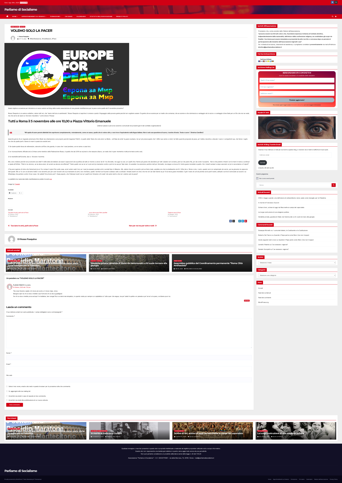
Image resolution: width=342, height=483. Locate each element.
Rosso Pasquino (24, 36)
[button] (332, 16)
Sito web (9, 375)
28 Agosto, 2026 (15, 436)
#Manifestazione (35, 39)
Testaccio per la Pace (174, 212)
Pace (18, 260)
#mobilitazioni (46, 39)
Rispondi (247, 300)
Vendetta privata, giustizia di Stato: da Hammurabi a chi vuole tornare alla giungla (129, 264)
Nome (9, 353)
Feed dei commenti (264, 297)
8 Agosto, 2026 (181, 436)
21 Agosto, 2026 (98, 436)
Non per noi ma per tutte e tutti (141, 226)
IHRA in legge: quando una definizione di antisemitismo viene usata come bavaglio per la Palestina (43, 264)
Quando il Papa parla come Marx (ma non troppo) (291, 235)
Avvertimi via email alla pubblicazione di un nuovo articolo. (28, 400)
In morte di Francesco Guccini (268, 203)
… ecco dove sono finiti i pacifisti (97, 212)
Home (14, 16)
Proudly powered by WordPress (13, 479)
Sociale (99, 260)
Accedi (260, 288)
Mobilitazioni (15, 26)
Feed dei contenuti (264, 293)
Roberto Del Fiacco (113, 436)
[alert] (297, 178)
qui (51, 179)
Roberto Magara (109, 268)
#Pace (54, 39)
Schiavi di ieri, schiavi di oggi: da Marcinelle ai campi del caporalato (281, 207)
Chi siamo (68, 16)
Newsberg (30, 479)
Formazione (55, 16)
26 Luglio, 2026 (264, 436)
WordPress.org (263, 302)
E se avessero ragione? (280, 244)
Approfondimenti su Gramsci (33, 16)
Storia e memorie (102, 431)
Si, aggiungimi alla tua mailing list (19, 391)
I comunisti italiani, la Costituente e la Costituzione (290, 230)
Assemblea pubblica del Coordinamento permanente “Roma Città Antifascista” (208, 264)
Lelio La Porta (194, 436)
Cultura (93, 431)
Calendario (81, 16)
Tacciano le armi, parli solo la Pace (18, 212)
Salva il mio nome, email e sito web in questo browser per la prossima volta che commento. (40, 386)
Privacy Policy (122, 16)
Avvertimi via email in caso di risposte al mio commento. (27, 396)
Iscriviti (262, 163)
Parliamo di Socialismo (20, 9)
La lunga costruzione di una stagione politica (273, 212)
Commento (10, 316)
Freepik (17, 184)
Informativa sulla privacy (297, 105)
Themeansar (37, 479)
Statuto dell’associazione (101, 16)
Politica (22, 26)
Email (8, 364)
